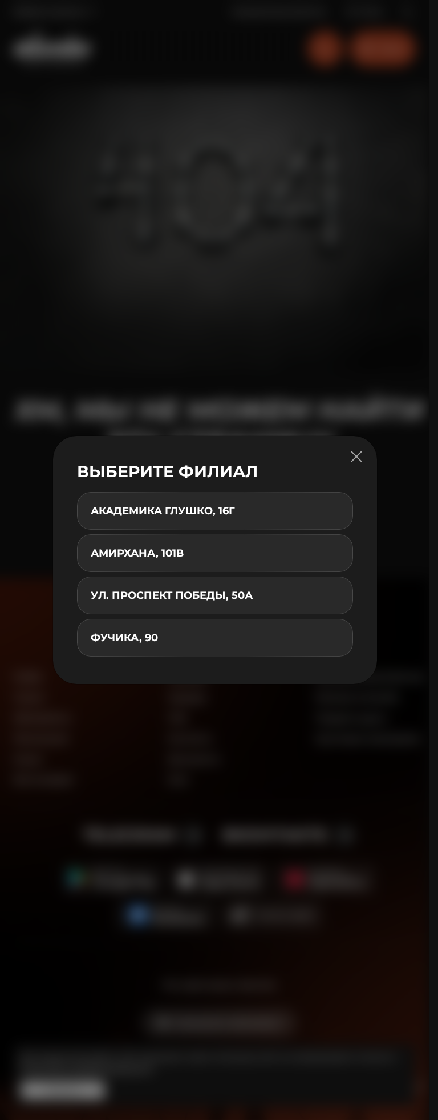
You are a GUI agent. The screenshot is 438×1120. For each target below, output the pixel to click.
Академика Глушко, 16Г (163, 511)
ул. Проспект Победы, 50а (172, 595)
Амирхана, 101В (137, 553)
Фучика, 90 (124, 637)
